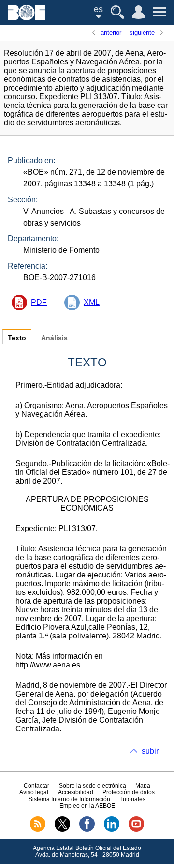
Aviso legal (33, 792)
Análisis (54, 338)
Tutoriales (132, 799)
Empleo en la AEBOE (87, 806)
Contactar (36, 785)
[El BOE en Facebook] (87, 829)
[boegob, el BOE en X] (62, 829)
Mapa (142, 785)
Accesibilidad (75, 792)
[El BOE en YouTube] (136, 829)
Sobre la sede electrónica (92, 785)
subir (150, 751)
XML (92, 302)
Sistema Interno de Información (69, 799)
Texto (17, 338)
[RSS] (37, 829)
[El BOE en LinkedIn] (111, 829)
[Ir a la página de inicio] (26, 18)
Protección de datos (128, 792)
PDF (39, 302)
